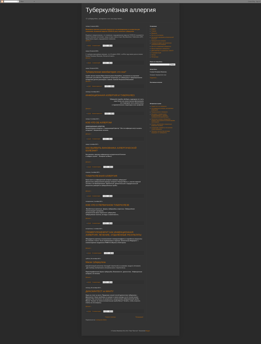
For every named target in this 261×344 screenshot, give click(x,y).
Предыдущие (139, 317)
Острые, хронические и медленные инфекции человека (161, 124)
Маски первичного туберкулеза (160, 48)
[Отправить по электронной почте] (104, 46)
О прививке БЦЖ (156, 53)
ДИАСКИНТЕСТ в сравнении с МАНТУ (162, 50)
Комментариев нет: (97, 86)
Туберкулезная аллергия (158, 41)
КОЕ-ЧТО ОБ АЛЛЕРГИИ (99, 122)
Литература (154, 57)
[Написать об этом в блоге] (106, 46)
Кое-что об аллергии (157, 35)
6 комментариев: (96, 166)
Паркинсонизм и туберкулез (159, 112)
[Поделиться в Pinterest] (111, 46)
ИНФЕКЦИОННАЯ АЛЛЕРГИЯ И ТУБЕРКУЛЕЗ (110, 95)
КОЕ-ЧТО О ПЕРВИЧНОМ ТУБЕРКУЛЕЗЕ (107, 205)
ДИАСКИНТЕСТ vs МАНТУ (99, 291)
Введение (154, 33)
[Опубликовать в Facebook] (109, 46)
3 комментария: (96, 223)
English (153, 29)
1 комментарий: (96, 62)
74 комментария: (96, 311)
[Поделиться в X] (108, 46)
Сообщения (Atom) (101, 320)
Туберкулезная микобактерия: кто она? (106, 72)
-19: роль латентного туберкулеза (121, 31)
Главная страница (110, 317)
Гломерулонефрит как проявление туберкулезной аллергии (161, 43)
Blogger (148, 331)
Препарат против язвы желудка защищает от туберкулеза (160, 131)
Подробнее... (153, 77)
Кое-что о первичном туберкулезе (161, 46)
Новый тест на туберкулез (159, 106)
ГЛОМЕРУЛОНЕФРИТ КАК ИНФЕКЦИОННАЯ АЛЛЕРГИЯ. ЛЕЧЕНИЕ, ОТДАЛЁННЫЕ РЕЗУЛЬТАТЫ (113, 233)
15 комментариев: (97, 253)
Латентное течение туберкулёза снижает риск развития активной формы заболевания (163, 120)
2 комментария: (96, 45)
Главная (153, 31)
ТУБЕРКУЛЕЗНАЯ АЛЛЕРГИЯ (101, 176)
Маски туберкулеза (96, 262)
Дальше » (88, 40)
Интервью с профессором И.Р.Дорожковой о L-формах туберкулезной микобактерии (160, 115)
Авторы (153, 55)
